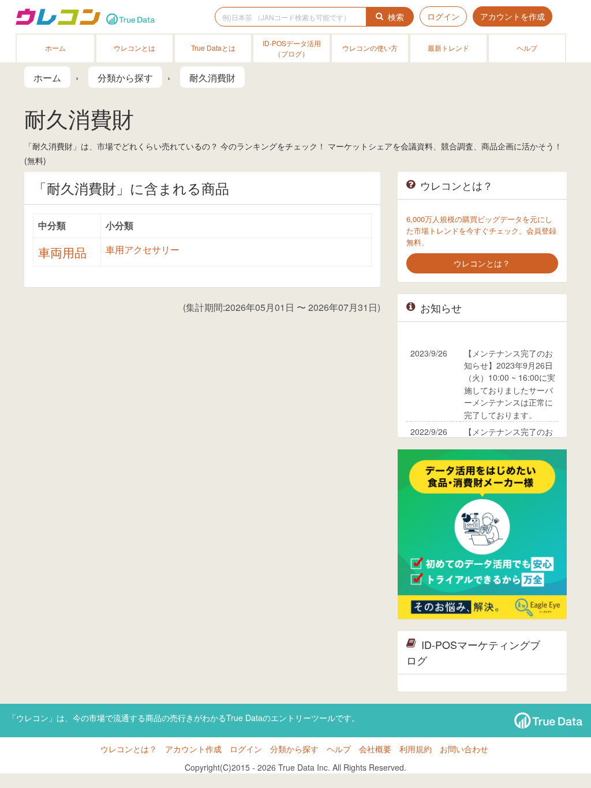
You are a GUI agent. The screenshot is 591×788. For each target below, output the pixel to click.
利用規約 (415, 749)
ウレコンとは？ (128, 749)
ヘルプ (527, 47)
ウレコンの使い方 (370, 47)
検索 (396, 16)
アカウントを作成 (512, 16)
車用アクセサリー (142, 249)
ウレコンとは (134, 47)
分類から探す (294, 749)
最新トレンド (448, 47)
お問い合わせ (464, 749)
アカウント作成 (193, 749)
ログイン (443, 16)
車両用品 (62, 252)
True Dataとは (213, 47)
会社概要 (375, 749)
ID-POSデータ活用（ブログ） (292, 48)
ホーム (55, 47)
